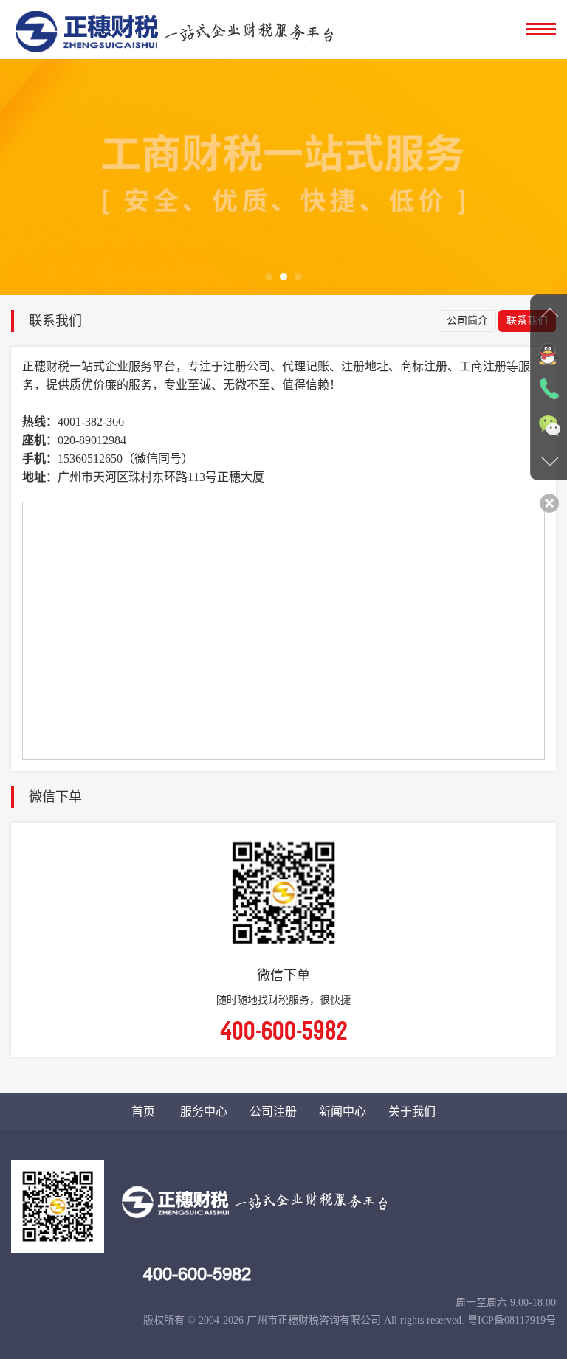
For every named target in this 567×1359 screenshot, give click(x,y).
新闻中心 (342, 1111)
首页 (143, 1111)
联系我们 (527, 320)
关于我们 (412, 1111)
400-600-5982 (197, 1274)
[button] (268, 276)
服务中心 (203, 1111)
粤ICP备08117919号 (511, 1320)
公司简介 (467, 320)
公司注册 (273, 1111)
